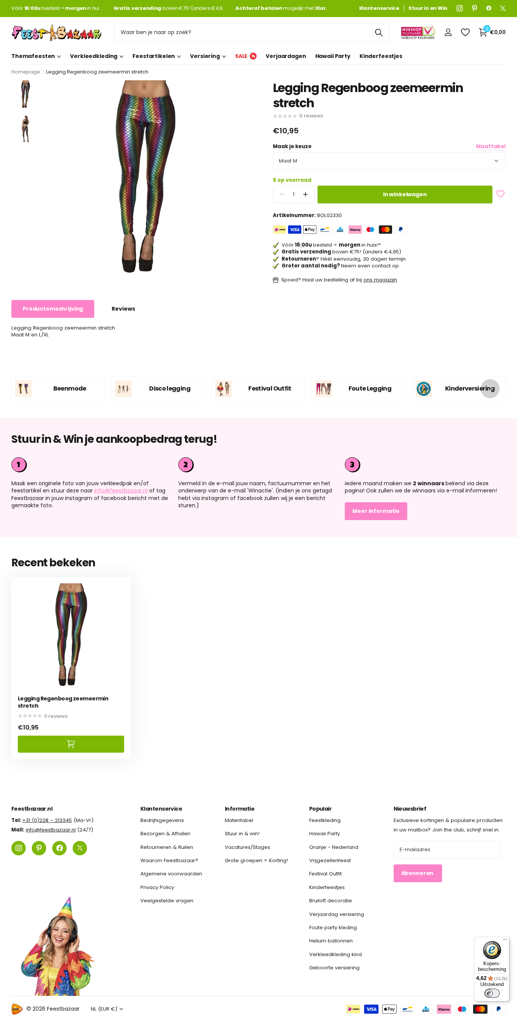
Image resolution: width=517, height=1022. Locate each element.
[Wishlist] (465, 32)
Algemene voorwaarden (171, 874)
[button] (306, 194)
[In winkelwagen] (71, 744)
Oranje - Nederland (333, 847)
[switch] (492, 993)
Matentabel (239, 820)
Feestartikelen (153, 56)
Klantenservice (161, 809)
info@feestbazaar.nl (121, 490)
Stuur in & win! (242, 833)
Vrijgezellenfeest (330, 860)
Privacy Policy (157, 887)
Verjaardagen (286, 56)
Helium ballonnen (331, 940)
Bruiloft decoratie (330, 900)
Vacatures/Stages (247, 847)
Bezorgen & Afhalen (165, 833)
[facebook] (488, 8)
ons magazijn (380, 279)
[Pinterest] (474, 8)
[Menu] (504, 941)
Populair (320, 809)
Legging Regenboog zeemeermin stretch (63, 702)
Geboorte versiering (334, 967)
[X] (503, 8)
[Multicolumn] (425, 464)
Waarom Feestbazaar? (169, 860)
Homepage (25, 71)
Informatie (239, 809)
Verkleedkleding (93, 56)
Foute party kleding (333, 927)
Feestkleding (325, 820)
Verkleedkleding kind (335, 954)
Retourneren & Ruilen (166, 847)
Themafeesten (33, 56)
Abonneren (418, 873)
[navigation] (25, 94)
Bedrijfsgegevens (162, 820)
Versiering (205, 56)
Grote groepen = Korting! (256, 860)
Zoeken (378, 32)
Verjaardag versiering (336, 914)
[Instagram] (459, 8)
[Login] (448, 32)
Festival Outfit (325, 874)
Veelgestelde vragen (166, 900)
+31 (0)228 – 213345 (47, 820)
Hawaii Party (332, 56)
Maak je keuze (389, 146)
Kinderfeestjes (381, 56)
